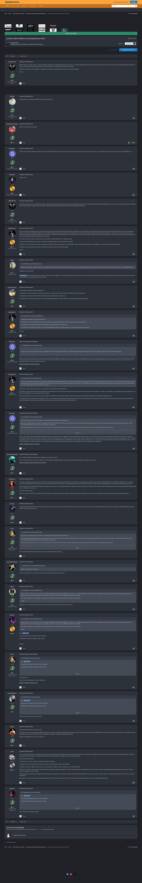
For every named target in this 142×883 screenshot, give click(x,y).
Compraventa (32, 6)
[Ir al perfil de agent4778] (7, 43)
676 (13, 580)
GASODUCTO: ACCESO (71, 33)
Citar (24, 83)
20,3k (12, 770)
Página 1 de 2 (23, 56)
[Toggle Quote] (21, 263)
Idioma (65, 877)
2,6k (13, 246)
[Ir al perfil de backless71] (12, 233)
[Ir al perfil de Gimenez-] (12, 153)
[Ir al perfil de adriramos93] (12, 292)
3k (13, 193)
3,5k (13, 633)
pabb (12, 260)
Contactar (71, 877)
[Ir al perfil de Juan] (12, 756)
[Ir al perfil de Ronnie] (12, 620)
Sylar (12, 586)
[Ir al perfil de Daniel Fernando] (12, 459)
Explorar (41, 6)
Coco (12, 528)
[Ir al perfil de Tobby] (12, 732)
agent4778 (15, 42)
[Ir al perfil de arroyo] (12, 509)
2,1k (13, 115)
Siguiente (13, 56)
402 (13, 167)
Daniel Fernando (12, 454)
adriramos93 (12, 287)
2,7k (13, 497)
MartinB (12, 174)
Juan (12, 751)
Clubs (12, 6)
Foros (7, 6)
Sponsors (24, 6)
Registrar (134, 2)
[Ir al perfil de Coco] (12, 533)
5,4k (13, 473)
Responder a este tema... (20, 835)
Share (121, 43)
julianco (12, 788)
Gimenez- (12, 148)
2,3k (13, 745)
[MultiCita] (20, 83)
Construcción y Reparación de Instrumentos (32, 44)
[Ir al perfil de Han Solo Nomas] (12, 567)
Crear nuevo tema (112, 49)
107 (13, 80)
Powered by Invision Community (71, 880)
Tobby (12, 727)
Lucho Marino (12, 693)
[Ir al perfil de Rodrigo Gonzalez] (12, 129)
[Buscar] (135, 6)
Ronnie (12, 615)
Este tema (130, 6)
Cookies (77, 877)
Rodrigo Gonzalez (12, 124)
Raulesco (12, 479)
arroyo (12, 503)
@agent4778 (23, 275)
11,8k (13, 142)
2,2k (13, 273)
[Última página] (17, 56)
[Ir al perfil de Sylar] (12, 591)
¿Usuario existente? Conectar (120, 2)
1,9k (13, 807)
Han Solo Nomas (12, 562)
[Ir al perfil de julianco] (12, 793)
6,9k (13, 522)
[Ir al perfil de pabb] (12, 265)
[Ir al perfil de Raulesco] (12, 484)
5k (13, 711)
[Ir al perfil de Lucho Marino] (12, 698)
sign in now (38, 829)
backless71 (12, 228)
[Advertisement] (32, 19)
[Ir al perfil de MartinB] (12, 180)
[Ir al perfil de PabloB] (12, 101)
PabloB (12, 96)
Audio (18, 6)
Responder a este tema (128, 49)
